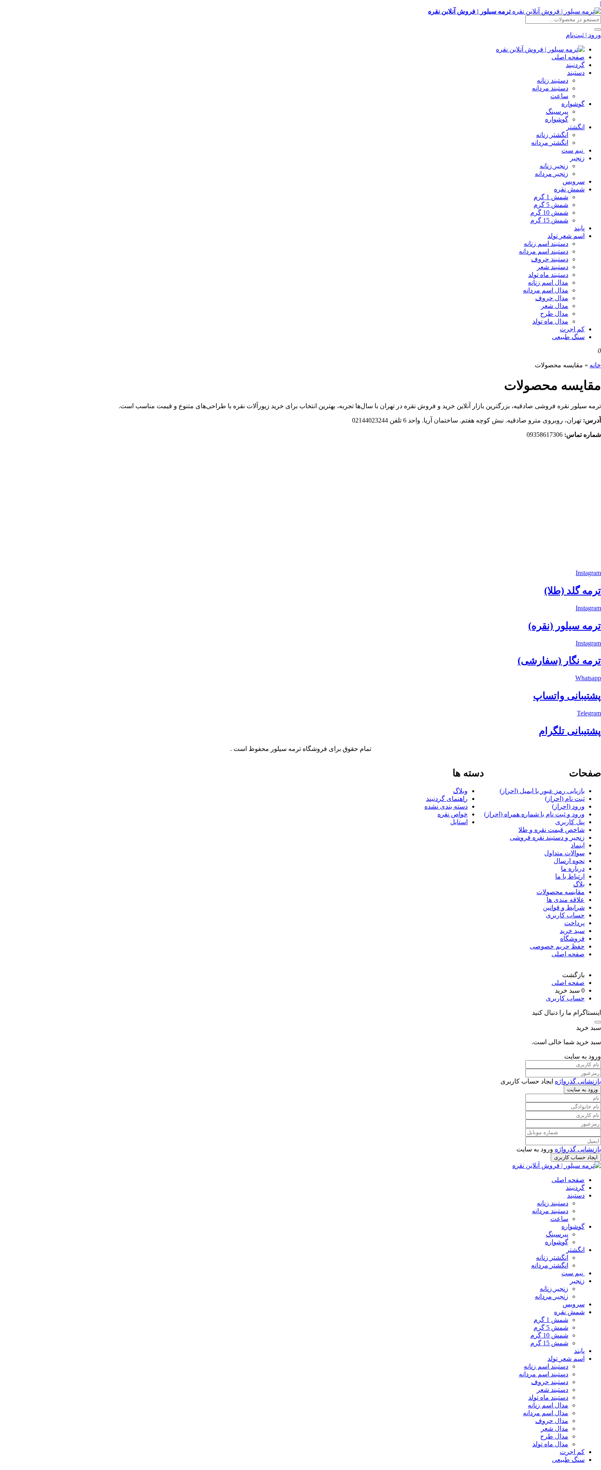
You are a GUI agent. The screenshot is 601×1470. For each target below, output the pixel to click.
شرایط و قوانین (564, 907)
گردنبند (575, 64)
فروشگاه (572, 938)
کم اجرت (572, 329)
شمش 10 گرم (549, 212)
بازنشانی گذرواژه (578, 1081)
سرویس (574, 181)
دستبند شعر (552, 266)
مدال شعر (554, 305)
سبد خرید (572, 930)
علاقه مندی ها (566, 899)
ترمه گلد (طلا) (572, 590)
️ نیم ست (573, 150)
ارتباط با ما (570, 876)
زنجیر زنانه (554, 165)
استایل (459, 821)
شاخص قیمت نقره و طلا (551, 829)
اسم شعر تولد (566, 235)
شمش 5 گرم (551, 204)
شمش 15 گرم (549, 220)
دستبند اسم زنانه (546, 243)
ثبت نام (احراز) (565, 798)
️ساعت (559, 95)
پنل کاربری (570, 821)
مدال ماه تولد (550, 321)
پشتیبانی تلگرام (570, 731)
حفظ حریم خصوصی (557, 946)
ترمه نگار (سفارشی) (559, 660)
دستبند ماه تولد (548, 274)
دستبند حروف (549, 259)
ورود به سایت (582, 1089)
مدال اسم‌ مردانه (545, 290)
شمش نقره (569, 189)
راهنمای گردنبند (447, 798)
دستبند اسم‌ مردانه (543, 251)
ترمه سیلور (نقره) (564, 625)
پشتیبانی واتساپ (567, 695)
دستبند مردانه (550, 88)
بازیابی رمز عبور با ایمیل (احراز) (542, 790)
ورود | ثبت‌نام (583, 34)
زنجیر (577, 158)
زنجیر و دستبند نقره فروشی (547, 837)
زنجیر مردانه (551, 173)
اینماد (578, 845)
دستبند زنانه (552, 80)
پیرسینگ (557, 111)
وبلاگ (460, 790)
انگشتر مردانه (549, 142)
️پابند (579, 228)
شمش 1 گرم (551, 196)
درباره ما (573, 868)
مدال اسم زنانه (548, 282)
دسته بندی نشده (446, 806)
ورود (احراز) (568, 806)
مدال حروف (551, 297)
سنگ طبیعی (568, 336)
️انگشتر (575, 127)
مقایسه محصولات (560, 891)
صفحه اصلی (568, 57)
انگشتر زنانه (552, 134)
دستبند (576, 72)
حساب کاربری (565, 915)
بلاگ (579, 884)
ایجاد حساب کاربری (576, 1157)
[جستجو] (597, 29)
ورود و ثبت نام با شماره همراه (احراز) (534, 814)
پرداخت (574, 922)
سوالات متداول (564, 853)
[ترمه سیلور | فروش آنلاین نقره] (540, 49)
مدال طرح (554, 313)
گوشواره (573, 103)
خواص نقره (452, 814)
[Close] (597, 1022)
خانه (595, 365)
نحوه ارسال (569, 860)
